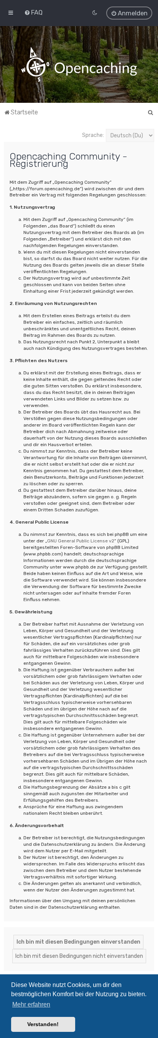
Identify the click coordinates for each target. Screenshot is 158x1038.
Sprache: (93, 135)
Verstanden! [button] (43, 1024)
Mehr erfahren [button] (31, 1004)
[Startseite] (79, 64)
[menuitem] (33, 12)
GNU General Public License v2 (80, 541)
